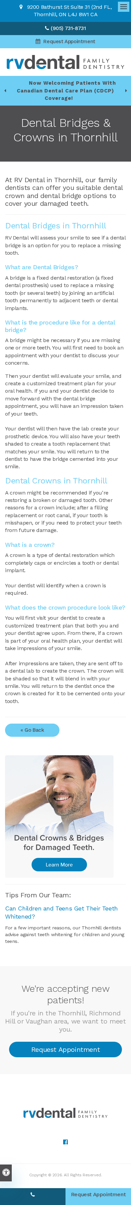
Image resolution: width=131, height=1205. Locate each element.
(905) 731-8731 (68, 28)
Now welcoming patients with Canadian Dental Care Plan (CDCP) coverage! (66, 90)
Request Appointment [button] (68, 41)
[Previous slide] (5, 91)
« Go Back (32, 730)
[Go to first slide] (126, 91)
